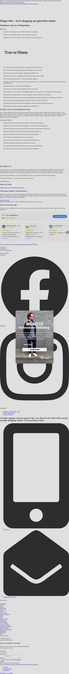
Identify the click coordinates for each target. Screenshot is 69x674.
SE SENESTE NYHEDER (34, 324)
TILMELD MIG (34, 350)
